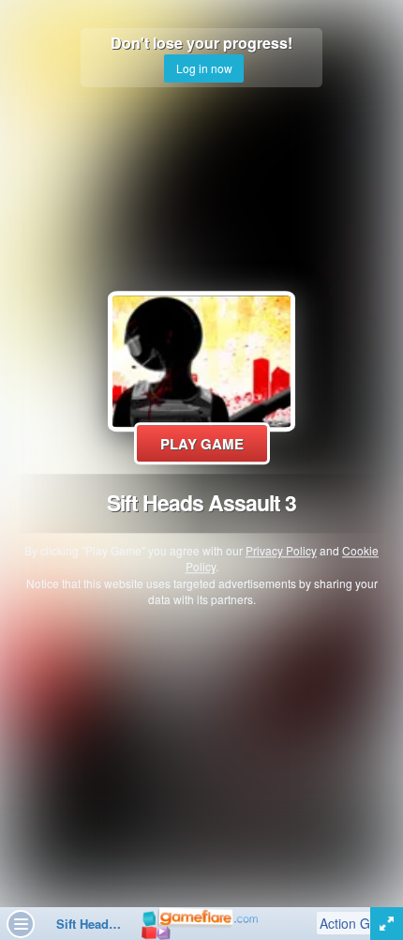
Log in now (204, 68)
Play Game (202, 443)
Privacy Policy (281, 551)
